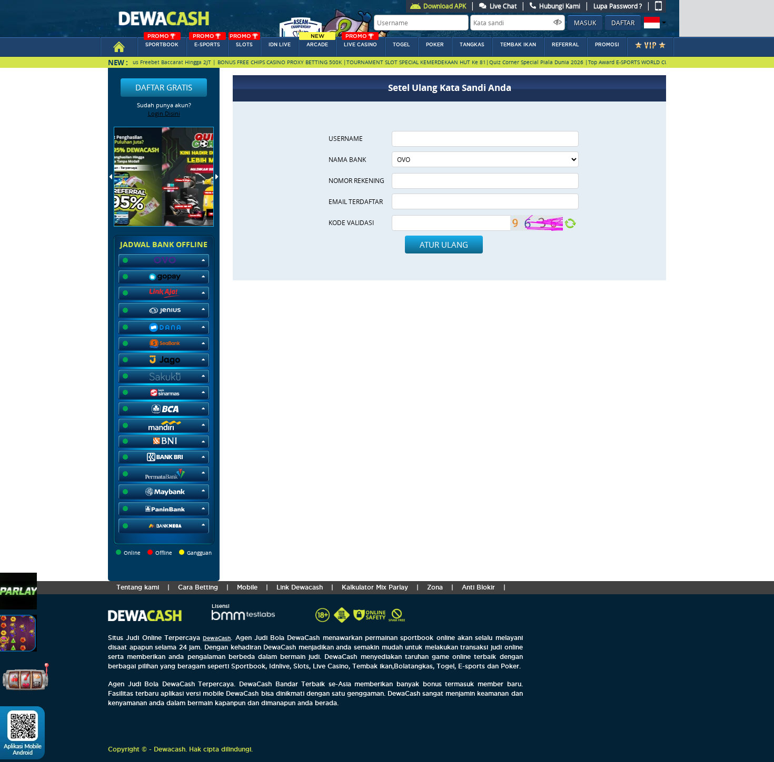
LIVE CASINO (360, 42)
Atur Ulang (444, 244)
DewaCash (217, 638)
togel (401, 44)
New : (118, 62)
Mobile (247, 587)
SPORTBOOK (161, 42)
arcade (317, 42)
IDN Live (280, 44)
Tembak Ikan (518, 44)
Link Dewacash (299, 587)
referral (565, 44)
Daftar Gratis (163, 87)
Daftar (622, 22)
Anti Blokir (478, 587)
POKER (435, 44)
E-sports (206, 42)
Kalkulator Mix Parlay (375, 587)
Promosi (607, 44)
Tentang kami (137, 587)
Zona (435, 587)
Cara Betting (198, 587)
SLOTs (241, 42)
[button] (653, 23)
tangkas (472, 44)
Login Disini (164, 113)
